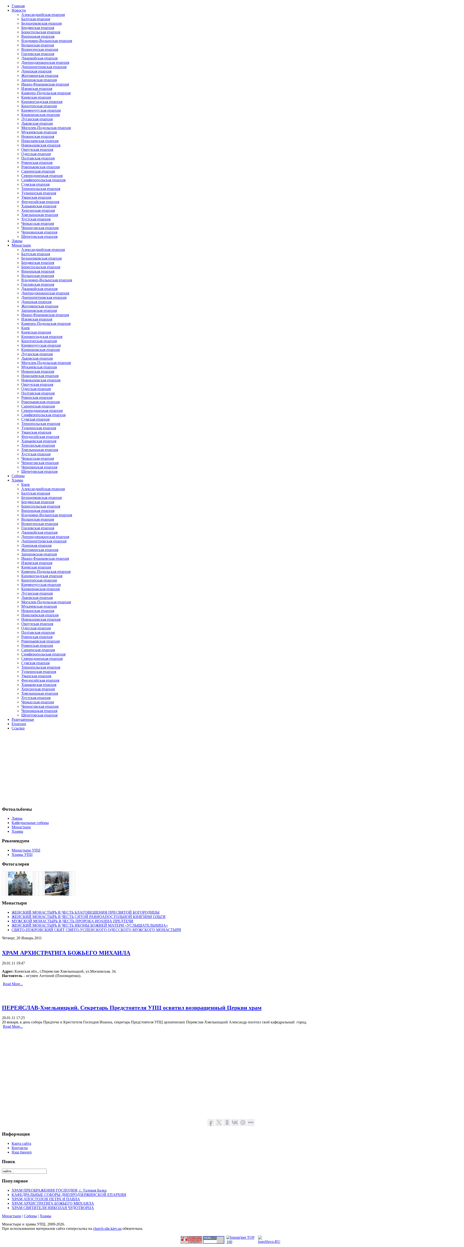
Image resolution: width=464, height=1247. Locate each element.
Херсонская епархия (38, 210)
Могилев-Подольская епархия (46, 128)
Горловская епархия (37, 54)
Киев (25, 328)
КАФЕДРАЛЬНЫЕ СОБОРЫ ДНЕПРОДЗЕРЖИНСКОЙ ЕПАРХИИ (69, 1195)
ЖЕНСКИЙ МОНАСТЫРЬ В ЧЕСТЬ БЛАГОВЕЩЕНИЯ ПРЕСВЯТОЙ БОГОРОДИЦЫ (86, 912)
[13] (57, 894)
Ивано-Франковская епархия (45, 84)
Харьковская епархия (38, 206)
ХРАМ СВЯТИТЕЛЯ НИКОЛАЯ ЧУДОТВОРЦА (53, 1208)
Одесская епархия (36, 154)
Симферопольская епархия (43, 180)
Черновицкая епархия (39, 232)
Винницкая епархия (37, 36)
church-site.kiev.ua (107, 1228)
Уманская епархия (36, 197)
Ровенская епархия (36, 162)
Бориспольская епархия (40, 32)
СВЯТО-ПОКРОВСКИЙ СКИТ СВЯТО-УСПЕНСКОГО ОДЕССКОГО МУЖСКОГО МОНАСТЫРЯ (96, 930)
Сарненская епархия (38, 171)
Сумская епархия (35, 184)
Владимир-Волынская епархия (46, 41)
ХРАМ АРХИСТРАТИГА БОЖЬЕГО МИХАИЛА (66, 953)
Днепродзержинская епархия (45, 62)
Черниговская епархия (39, 228)
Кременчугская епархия (41, 110)
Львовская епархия (37, 123)
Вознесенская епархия (39, 49)
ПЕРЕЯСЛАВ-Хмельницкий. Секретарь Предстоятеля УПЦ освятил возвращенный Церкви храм (131, 1008)
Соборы (30, 1216)
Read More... (13, 984)
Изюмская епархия (36, 89)
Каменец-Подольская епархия (46, 93)
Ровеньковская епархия (40, 167)
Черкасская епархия (37, 223)
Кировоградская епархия (41, 102)
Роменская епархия (37, 645)
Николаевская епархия (39, 141)
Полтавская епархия (38, 158)
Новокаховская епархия (40, 145)
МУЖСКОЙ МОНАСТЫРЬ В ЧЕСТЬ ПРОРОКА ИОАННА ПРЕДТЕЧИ (72, 921)
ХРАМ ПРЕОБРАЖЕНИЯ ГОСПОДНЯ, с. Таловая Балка (59, 1190)
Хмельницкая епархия (39, 215)
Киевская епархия (36, 97)
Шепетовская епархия (39, 236)
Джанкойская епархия (39, 58)
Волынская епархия (37, 45)
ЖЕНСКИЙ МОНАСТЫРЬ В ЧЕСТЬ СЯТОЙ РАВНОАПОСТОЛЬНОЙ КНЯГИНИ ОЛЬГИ (89, 917)
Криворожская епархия (40, 115)
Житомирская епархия (39, 75)
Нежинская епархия (37, 136)
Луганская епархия (37, 119)
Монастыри (11, 1216)
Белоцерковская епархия (41, 23)
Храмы (45, 1216)
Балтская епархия (35, 19)
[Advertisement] (147, 768)
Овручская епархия (37, 149)
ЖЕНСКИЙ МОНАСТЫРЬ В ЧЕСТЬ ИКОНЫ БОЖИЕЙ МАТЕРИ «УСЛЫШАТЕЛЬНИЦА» (90, 925)
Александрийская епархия (43, 15)
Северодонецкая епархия (42, 176)
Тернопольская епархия (40, 189)
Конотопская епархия (39, 106)
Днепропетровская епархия (43, 67)
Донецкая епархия (36, 71)
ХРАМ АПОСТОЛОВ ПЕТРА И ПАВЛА (46, 1199)
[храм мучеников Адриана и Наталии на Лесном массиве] (20, 894)
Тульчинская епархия (38, 193)
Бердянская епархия (37, 28)
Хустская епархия (36, 219)
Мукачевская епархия (39, 132)
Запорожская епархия (39, 80)
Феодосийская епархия (40, 202)
